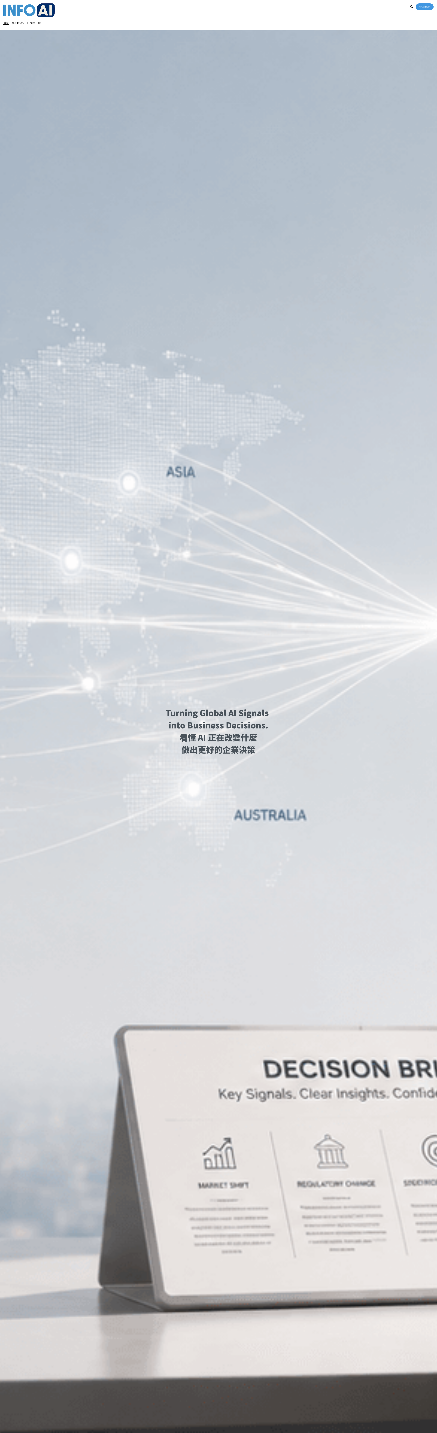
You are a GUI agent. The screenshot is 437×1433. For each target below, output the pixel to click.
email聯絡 (425, 7)
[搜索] (411, 6)
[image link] (29, 10)
